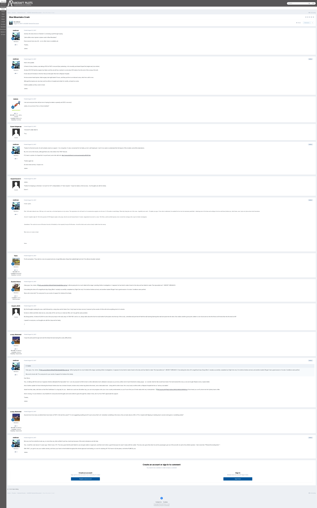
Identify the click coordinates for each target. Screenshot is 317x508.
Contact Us (159, 502)
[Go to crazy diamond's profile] (16, 340)
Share (299, 22)
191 (17, 349)
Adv (313, 3)
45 (17, 44)
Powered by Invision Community (161, 505)
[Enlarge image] (52, 285)
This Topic (302, 3)
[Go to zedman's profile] (11, 23)
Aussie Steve (16, 282)
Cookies (165, 502)
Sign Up (3, 3)
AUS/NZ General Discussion (31, 23)
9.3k (16, 113)
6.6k (16, 270)
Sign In (3, 1)
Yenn (16, 256)
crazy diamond (15, 334)
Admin (15, 99)
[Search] (309, 3)
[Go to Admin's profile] (16, 105)
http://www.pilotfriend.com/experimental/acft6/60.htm (76, 155)
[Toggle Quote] (26, 365)
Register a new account (85, 479)
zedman (17, 22)
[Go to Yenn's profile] (16, 261)
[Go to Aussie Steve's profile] (16, 287)
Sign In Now (238, 479)
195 (17, 296)
